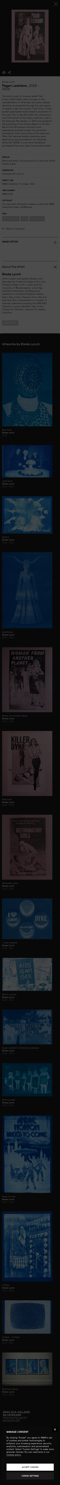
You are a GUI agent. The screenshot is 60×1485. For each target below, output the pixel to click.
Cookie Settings (30, 1476)
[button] (55, 1429)
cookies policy (13, 1455)
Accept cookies (30, 1467)
